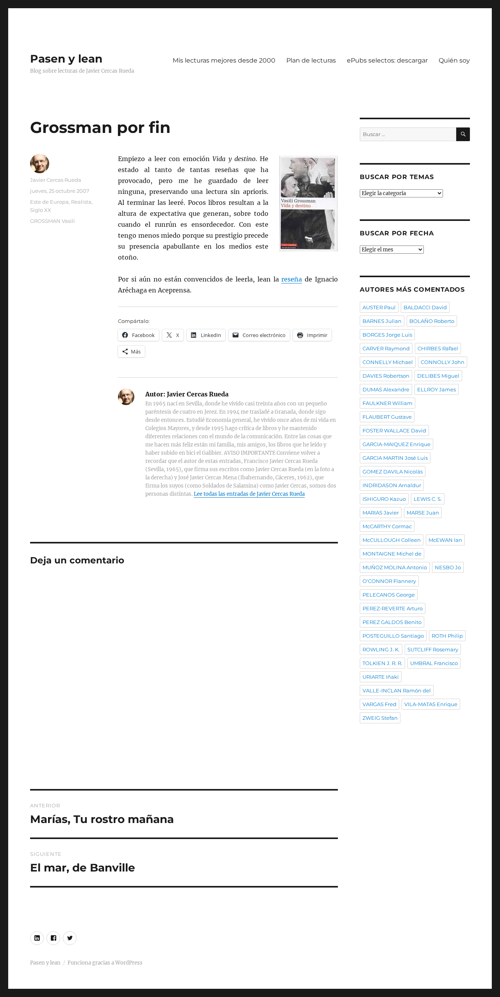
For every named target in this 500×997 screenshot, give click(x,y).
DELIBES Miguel (438, 376)
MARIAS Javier (380, 512)
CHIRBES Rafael (438, 348)
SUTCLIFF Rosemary (432, 649)
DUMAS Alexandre (385, 389)
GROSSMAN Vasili (52, 221)
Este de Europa (49, 202)
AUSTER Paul (379, 307)
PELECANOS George (388, 595)
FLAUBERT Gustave (387, 417)
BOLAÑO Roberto (431, 321)
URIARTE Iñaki (380, 677)
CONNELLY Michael (387, 362)
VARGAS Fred (379, 704)
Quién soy (454, 60)
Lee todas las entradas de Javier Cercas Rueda (249, 494)
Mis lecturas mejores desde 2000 (224, 60)
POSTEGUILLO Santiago (393, 636)
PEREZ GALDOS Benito (391, 622)
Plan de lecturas (311, 60)
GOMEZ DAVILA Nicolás (392, 471)
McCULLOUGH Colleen (391, 540)
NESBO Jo (448, 567)
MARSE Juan (423, 512)
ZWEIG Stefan (380, 718)
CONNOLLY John (442, 362)
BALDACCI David (425, 307)
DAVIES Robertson (385, 376)
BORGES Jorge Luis (387, 335)
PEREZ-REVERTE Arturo (392, 608)
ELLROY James (436, 389)
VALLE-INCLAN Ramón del (396, 690)
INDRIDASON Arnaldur (391, 485)
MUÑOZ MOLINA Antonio (394, 567)
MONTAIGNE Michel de (391, 554)
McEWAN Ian (445, 540)
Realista (81, 202)
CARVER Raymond (386, 348)
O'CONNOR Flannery (389, 581)
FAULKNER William (387, 403)
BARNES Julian (382, 321)
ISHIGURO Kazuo (384, 499)
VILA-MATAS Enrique (430, 704)
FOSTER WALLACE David (394, 430)
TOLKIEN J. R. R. (382, 663)
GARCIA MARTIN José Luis (395, 458)
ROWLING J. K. (381, 649)
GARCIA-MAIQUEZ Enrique (396, 444)
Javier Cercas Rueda (55, 180)
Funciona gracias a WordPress (105, 962)
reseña (291, 279)
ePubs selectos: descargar (387, 60)
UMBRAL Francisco (434, 663)
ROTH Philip (447, 636)
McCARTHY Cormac (387, 526)
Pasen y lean (66, 58)
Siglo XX (40, 210)
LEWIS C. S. (428, 499)
